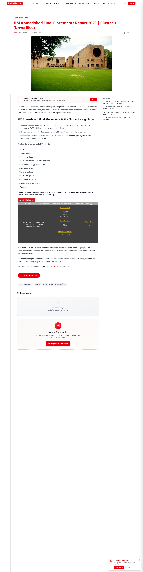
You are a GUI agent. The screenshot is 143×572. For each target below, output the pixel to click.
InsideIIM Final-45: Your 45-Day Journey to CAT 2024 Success (118, 113)
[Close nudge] (139, 560)
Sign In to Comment (59, 343)
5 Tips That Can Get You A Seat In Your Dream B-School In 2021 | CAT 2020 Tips (118, 102)
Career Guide (35, 3)
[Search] (125, 3)
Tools (95, 3)
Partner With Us (107, 3)
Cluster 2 (53, 266)
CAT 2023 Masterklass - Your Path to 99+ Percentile (116, 119)
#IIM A (37, 284)
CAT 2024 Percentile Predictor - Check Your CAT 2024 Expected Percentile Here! (118, 108)
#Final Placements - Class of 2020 (54, 284)
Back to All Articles (30, 275)
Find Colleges (119, 567)
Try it (92, 99)
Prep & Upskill (69, 3)
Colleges (57, 3)
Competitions (84, 3)
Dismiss (127, 567)
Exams (47, 3)
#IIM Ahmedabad (25, 284)
